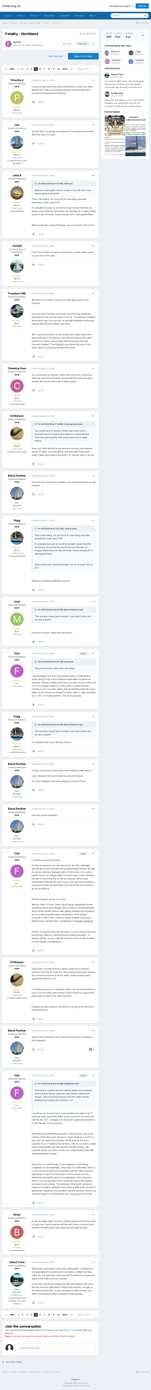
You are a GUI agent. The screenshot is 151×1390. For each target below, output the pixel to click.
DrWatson (17, 415)
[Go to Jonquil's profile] (17, 266)
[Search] (145, 15)
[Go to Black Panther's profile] (17, 493)
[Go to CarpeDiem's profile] (130, 61)
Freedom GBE (17, 293)
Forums (8, 15)
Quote (41, 102)
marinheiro (117, 60)
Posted (43, 80)
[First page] (6, 69)
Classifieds (64, 15)
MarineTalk (38, 45)
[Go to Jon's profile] (17, 142)
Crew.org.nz (11, 6)
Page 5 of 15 (83, 69)
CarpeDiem (140, 60)
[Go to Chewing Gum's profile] (17, 386)
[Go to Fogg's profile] (17, 538)
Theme (75, 1379)
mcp (17, 601)
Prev (12, 69)
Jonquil (17, 245)
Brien (17, 1214)
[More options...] (93, 80)
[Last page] (72, 69)
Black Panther (17, 475)
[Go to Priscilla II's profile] (17, 97)
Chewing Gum (17, 368)
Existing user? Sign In (120, 6)
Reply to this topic (83, 56)
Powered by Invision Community (75, 1386)
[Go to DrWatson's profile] (17, 433)
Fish (18, 42)
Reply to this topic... (30, 1348)
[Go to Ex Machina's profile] (107, 94)
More (92, 15)
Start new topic (56, 56)
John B (17, 175)
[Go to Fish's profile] (8, 44)
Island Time (17, 1262)
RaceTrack (49, 15)
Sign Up (142, 6)
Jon (17, 124)
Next (65, 69)
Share (68, 44)
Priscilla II (17, 80)
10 (58, 69)
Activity (20, 15)
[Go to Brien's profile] (17, 1232)
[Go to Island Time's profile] (17, 1280)
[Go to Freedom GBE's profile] (17, 311)
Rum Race (79, 15)
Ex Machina (117, 93)
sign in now (69, 1330)
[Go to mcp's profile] (17, 619)
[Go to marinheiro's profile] (107, 61)
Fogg (17, 520)
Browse (34, 15)
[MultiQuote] (33, 102)
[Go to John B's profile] (17, 193)
